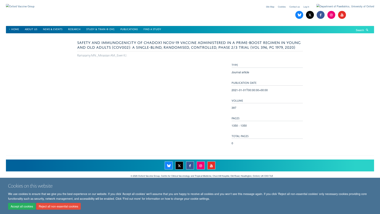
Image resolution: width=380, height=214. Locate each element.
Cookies (282, 6)
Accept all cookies (22, 206)
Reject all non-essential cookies (58, 206)
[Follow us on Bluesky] (299, 15)
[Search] (367, 30)
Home (15, 29)
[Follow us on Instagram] (331, 15)
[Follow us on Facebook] (321, 15)
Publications (129, 29)
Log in (306, 6)
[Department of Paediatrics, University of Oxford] (342, 6)
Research (74, 29)
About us (31, 29)
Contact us (294, 6)
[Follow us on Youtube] (342, 15)
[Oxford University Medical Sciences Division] (65, 174)
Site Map (270, 6)
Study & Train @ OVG (100, 29)
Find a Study (152, 29)
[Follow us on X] (310, 15)
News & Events (52, 29)
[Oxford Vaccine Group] (20, 4)
